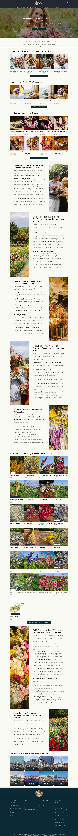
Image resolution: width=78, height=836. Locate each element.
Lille (60, 768)
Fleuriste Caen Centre (59, 824)
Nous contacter (42, 802)
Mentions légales (51, 835)
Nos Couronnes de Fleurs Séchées (39, 157)
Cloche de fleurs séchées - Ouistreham (60, 101)
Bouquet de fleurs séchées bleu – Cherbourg (45, 70)
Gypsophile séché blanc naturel (15, 617)
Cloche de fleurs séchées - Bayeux (31, 101)
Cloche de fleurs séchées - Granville (16, 101)
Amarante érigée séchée (45, 475)
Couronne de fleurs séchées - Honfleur (46, 132)
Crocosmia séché (58, 547)
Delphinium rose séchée (45, 570)
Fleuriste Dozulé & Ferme (60, 825)
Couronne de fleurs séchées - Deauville (17, 152)
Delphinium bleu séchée (30, 570)
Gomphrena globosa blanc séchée (30, 593)
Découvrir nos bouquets (39, 28)
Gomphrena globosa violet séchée (60, 593)
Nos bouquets (27, 802)
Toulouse (31, 783)
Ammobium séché (43, 499)
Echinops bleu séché (59, 570)
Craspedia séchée (43, 547)
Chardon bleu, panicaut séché (59, 524)
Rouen (46, 768)
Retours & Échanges (43, 805)
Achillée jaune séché (15, 475)
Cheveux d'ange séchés (30, 547)
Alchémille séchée (29, 475)
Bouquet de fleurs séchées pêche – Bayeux (31, 70)
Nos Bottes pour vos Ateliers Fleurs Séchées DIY (39, 622)
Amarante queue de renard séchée (60, 476)
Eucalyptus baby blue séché (16, 592)
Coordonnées (35, 835)
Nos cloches (26, 807)
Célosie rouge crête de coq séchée (46, 524)
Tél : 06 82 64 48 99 (59, 808)
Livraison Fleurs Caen (59, 826)
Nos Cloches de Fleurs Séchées (39, 106)
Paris (16, 768)
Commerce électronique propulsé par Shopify (29, 834)
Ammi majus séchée (29, 499)
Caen (31, 768)
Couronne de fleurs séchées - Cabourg (61, 132)
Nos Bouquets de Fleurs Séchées (39, 75)
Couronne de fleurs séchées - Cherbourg (61, 152)
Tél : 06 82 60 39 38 (59, 818)
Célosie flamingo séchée (30, 523)
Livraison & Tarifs (42, 803)
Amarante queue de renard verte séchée (16, 500)
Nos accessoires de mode (29, 809)
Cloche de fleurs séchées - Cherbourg (46, 101)
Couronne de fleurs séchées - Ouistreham (46, 152)
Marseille (45, 783)
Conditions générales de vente (43, 835)
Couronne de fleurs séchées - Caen (31, 132)
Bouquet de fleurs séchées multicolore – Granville (16, 70)
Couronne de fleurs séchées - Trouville (31, 152)
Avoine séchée (57, 499)
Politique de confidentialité (52, 834)
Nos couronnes (27, 803)
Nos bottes (26, 805)
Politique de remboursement (42, 834)
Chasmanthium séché (15, 547)
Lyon (16, 783)
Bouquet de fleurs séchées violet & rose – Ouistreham (60, 70)
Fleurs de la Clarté (18, 834)
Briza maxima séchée (15, 523)
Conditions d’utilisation (61, 834)
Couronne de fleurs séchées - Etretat (17, 132)
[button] (11, 3)
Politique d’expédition (28, 835)
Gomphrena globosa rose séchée (45, 593)
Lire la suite (39, 46)
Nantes (60, 783)
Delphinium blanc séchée (16, 570)
